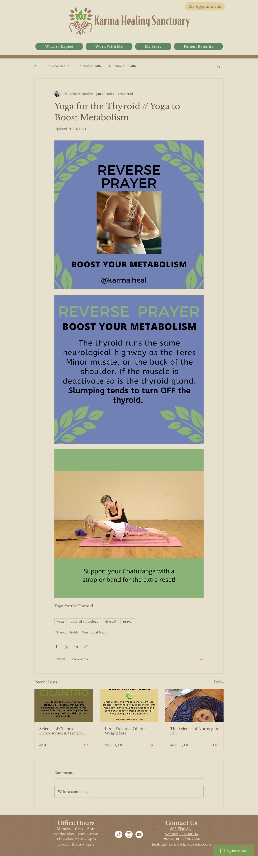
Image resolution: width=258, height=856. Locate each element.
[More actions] (201, 93)
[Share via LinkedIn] (76, 647)
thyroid (110, 621)
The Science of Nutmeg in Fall (194, 731)
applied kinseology (84, 621)
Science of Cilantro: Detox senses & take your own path (62, 731)
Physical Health (58, 66)
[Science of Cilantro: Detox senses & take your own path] (63, 705)
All (36, 66)
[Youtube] (139, 834)
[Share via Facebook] (56, 647)
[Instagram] (129, 834)
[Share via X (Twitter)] (66, 647)
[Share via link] (86, 647)
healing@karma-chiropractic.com (181, 844)
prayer (128, 621)
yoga (60, 621)
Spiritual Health (89, 66)
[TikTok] (118, 834)
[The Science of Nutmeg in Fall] (194, 705)
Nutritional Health (122, 66)
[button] (59, 46)
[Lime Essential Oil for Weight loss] (129, 705)
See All (219, 681)
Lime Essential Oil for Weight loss (125, 731)
